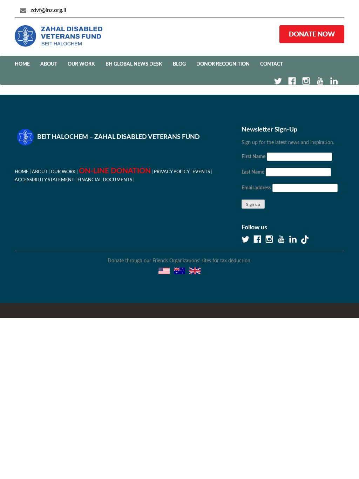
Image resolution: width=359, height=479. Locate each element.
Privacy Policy (171, 171)
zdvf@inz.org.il (48, 10)
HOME (22, 171)
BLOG (179, 64)
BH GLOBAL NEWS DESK (134, 64)
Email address (256, 187)
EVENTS (201, 171)
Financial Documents (104, 179)
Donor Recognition (223, 64)
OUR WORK (81, 64)
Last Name (253, 172)
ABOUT (48, 64)
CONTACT (271, 64)
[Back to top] (329, 449)
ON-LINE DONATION (115, 171)
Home (22, 64)
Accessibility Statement (44, 179)
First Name (253, 156)
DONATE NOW (312, 34)
